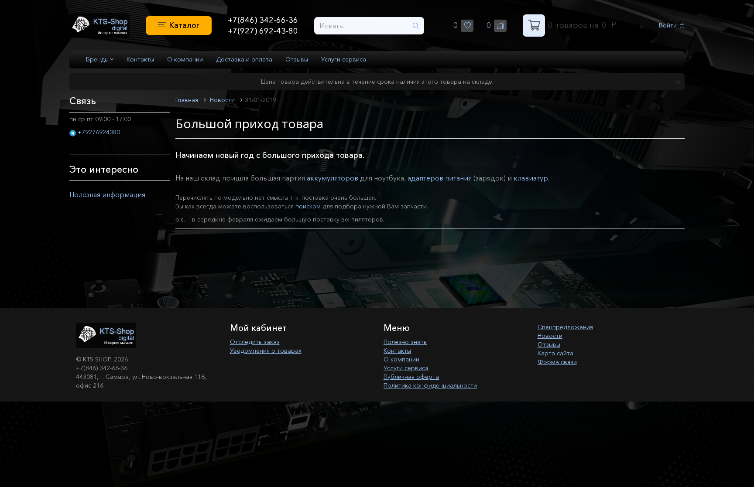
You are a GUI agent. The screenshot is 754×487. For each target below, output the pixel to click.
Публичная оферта (411, 377)
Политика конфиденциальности (430, 385)
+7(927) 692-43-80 (263, 31)
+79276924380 (99, 132)
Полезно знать (405, 342)
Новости (550, 336)
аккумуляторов (332, 178)
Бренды (98, 59)
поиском (308, 206)
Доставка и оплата (244, 59)
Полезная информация (107, 194)
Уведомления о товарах (266, 350)
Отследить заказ (255, 342)
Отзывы (296, 59)
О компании (185, 59)
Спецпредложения (565, 327)
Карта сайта (555, 353)
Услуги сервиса (343, 59)
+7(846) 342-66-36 (263, 20)
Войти (668, 25)
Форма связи (557, 362)
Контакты (140, 59)
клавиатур (531, 178)
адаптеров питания (440, 178)
